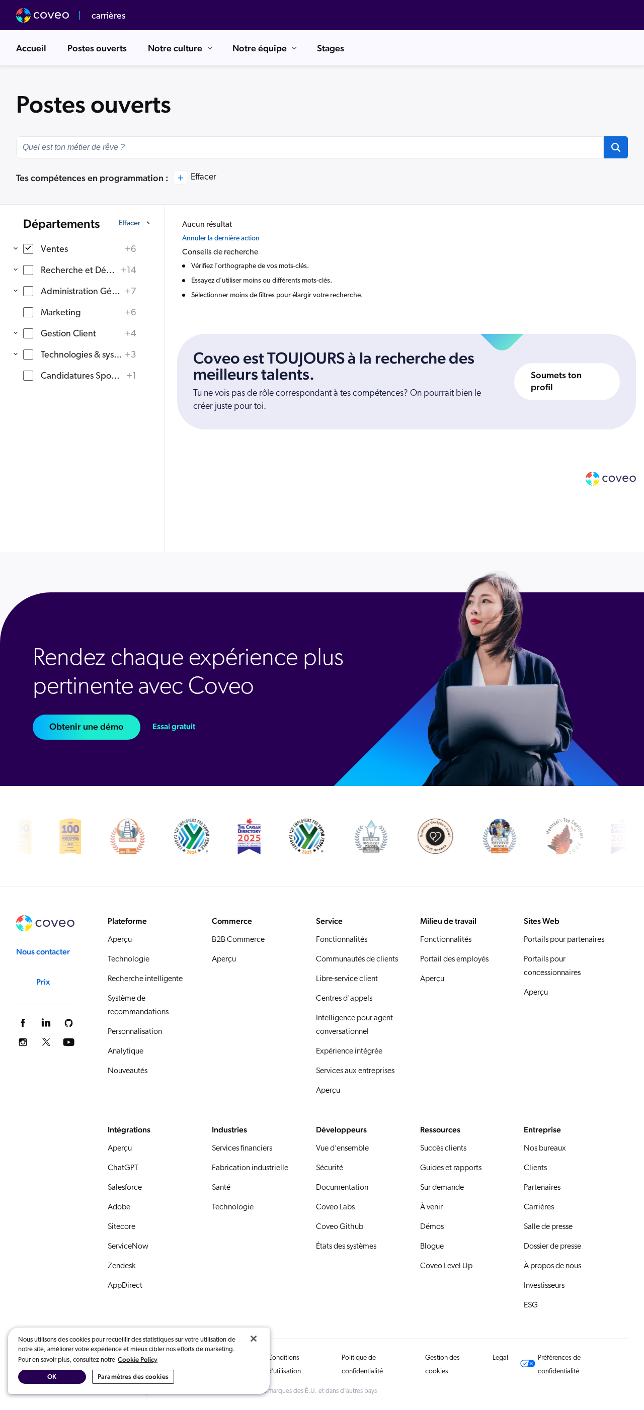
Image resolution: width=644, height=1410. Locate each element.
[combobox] (310, 147)
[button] (616, 147)
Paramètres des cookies (133, 1376)
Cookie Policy (137, 1359)
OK (51, 1376)
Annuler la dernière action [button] (221, 238)
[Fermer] (254, 1339)
